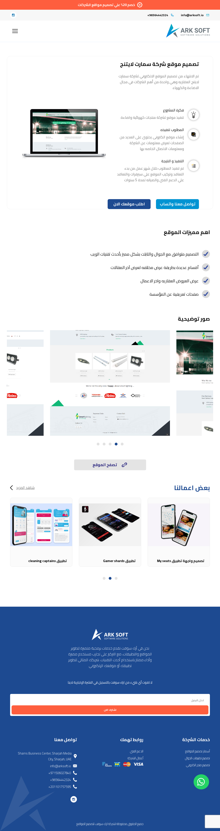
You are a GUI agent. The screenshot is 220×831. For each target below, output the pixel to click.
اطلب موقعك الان (129, 204)
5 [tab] (98, 444)
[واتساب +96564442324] (201, 781)
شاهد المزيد (25, 487)
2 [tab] (116, 444)
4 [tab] (104, 444)
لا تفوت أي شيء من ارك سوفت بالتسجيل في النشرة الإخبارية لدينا (110, 682)
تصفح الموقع (105, 464)
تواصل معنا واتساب (177, 204)
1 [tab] (122, 444)
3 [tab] (110, 444)
